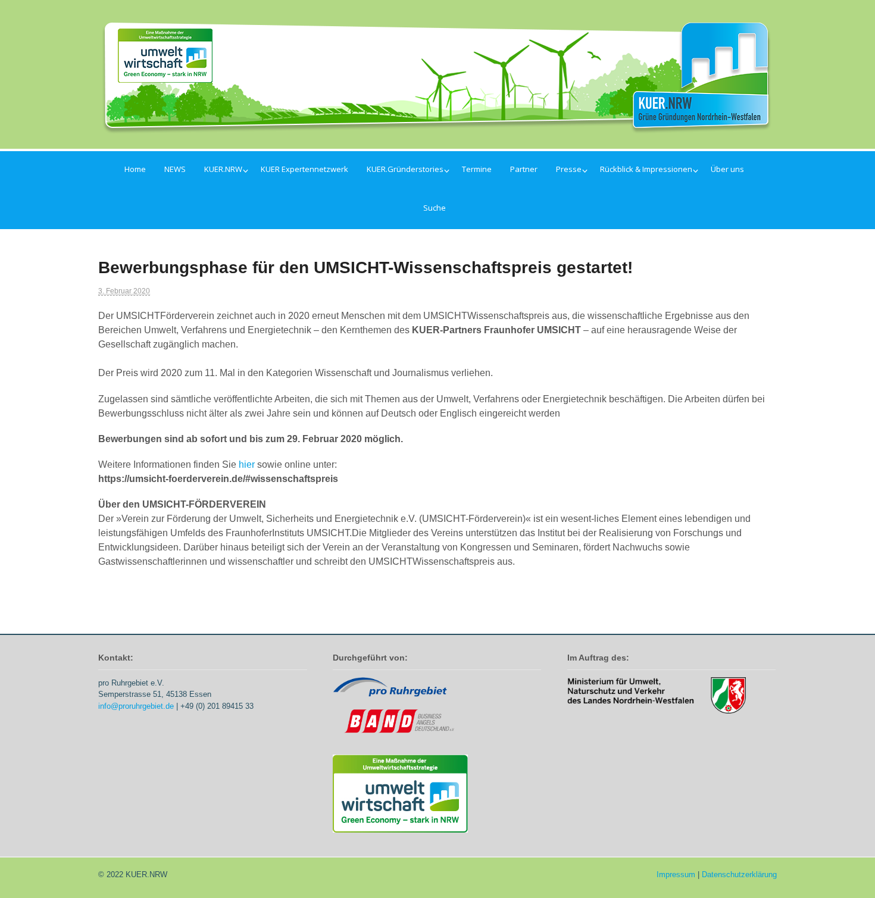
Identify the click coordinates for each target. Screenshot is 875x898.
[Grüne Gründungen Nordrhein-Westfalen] (437, 126)
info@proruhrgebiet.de (136, 706)
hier (248, 464)
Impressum (676, 874)
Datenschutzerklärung (739, 874)
